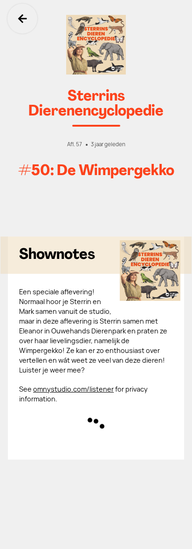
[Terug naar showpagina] (96, 45)
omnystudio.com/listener (73, 389)
